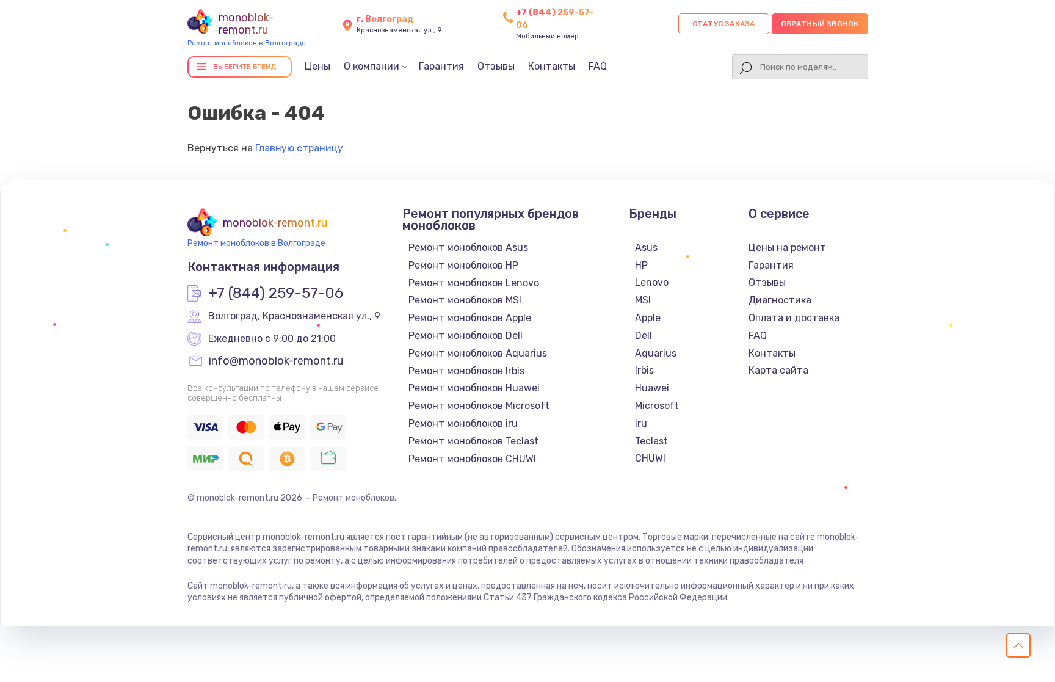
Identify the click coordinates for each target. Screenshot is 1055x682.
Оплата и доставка (794, 318)
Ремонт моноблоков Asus (468, 247)
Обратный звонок (820, 24)
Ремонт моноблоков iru (463, 423)
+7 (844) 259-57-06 (275, 294)
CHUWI (650, 458)
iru (641, 423)
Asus (646, 247)
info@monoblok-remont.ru (276, 361)
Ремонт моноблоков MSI (464, 300)
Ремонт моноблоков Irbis (466, 371)
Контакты (551, 66)
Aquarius (655, 353)
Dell (643, 335)
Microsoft (657, 406)
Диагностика (780, 300)
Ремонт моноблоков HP (463, 265)
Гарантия (441, 66)
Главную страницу (299, 148)
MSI (643, 300)
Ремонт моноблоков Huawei (474, 388)
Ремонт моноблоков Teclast (473, 441)
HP (641, 265)
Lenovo (652, 282)
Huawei (652, 388)
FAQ (598, 66)
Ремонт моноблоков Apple (469, 318)
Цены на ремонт (787, 247)
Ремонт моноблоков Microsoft (478, 406)
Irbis (644, 370)
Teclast (651, 441)
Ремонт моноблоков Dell (465, 335)
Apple (648, 318)
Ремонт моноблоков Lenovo (473, 283)
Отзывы (496, 66)
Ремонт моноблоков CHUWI (472, 459)
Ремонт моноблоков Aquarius (477, 353)
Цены (317, 66)
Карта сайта (778, 370)
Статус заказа (723, 24)
